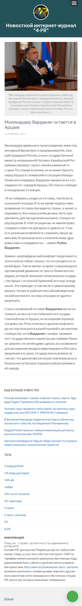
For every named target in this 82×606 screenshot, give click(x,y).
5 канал (9, 508)
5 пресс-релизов (15, 515)
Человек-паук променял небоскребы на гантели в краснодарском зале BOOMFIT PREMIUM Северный (40, 410)
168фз (8, 487)
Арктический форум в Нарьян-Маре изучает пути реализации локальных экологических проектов (41, 442)
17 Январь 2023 (15, 133)
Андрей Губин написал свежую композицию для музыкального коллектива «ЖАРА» (39, 432)
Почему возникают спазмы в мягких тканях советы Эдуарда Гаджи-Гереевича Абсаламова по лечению (40, 399)
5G (6, 522)
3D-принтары (13, 501)
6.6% (7, 529)
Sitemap (9, 598)
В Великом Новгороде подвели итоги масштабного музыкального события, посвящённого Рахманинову (39, 421)
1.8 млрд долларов (16, 473)
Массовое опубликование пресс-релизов (51, 567)
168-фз (9, 480)
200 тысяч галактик (17, 494)
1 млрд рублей (13, 466)
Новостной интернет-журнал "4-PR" (41, 27)
